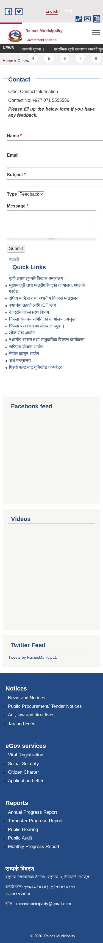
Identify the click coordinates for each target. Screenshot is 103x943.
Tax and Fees (21, 723)
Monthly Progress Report (33, 846)
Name (14, 135)
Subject (16, 174)
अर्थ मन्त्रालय (20, 360)
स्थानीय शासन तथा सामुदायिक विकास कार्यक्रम (46, 339)
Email (12, 155)
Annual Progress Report (32, 812)
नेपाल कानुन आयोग (24, 353)
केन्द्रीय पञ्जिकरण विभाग (29, 312)
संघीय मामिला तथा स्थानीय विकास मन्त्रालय (44, 298)
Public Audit (20, 838)
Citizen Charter (23, 772)
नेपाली (68, 11)
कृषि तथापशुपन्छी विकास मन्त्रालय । (38, 278)
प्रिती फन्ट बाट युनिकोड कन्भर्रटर (35, 367)
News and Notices (26, 697)
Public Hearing (23, 829)
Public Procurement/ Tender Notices (45, 706)
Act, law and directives (31, 714)
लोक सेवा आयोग (22, 332)
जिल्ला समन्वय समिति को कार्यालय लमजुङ (42, 319)
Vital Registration (25, 754)
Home (8, 60)
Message (17, 206)
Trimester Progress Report (35, 820)
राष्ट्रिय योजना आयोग (26, 346)
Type (12, 194)
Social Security (23, 763)
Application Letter (26, 780)
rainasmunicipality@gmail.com (43, 903)
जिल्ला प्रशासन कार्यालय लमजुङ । (37, 326)
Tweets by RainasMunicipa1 (32, 657)
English (52, 11)
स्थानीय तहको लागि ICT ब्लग (32, 305)
